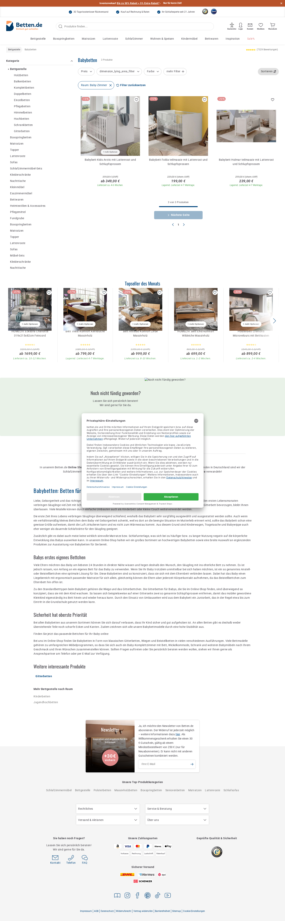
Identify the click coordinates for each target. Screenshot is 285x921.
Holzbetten (21, 75)
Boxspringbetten (64, 38)
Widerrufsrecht (123, 911)
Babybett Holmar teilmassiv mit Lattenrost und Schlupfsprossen (246, 162)
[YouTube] (168, 896)
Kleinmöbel (17, 187)
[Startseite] (24, 26)
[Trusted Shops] (205, 11)
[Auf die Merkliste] (136, 99)
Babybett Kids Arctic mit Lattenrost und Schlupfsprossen (110, 162)
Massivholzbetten (125, 790)
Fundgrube (17, 218)
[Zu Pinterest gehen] (147, 896)
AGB (96, 911)
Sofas (14, 162)
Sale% (251, 38)
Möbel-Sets (17, 255)
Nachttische (18, 180)
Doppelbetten (22, 94)
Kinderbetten (42, 696)
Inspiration (233, 38)
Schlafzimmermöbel (59, 790)
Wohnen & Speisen (162, 38)
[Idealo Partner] (214, 11)
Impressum (86, 911)
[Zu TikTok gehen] (158, 896)
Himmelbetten (23, 112)
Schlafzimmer (134, 38)
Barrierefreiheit (162, 911)
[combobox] (268, 71)
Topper (14, 150)
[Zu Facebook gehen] (137, 896)
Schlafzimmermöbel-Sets (26, 168)
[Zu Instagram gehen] (127, 896)
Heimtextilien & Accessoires (28, 205)
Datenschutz (107, 911)
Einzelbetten (22, 100)
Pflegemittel (18, 212)
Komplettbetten (24, 87)
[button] (274, 321)
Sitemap (176, 911)
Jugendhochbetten (46, 702)
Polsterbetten (102, 790)
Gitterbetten (22, 131)
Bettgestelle (38, 38)
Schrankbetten (23, 125)
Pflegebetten (22, 106)
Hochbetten (21, 118)
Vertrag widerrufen (143, 911)
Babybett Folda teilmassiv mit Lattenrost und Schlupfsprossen (178, 162)
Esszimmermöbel (21, 193)
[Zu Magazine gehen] (117, 896)
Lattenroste (110, 38)
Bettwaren (211, 38)
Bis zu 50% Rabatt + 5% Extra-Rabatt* (138, 3)
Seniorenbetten (175, 790)
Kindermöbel (189, 38)
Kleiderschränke (20, 174)
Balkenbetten (22, 81)
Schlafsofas (231, 790)
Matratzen (88, 38)
